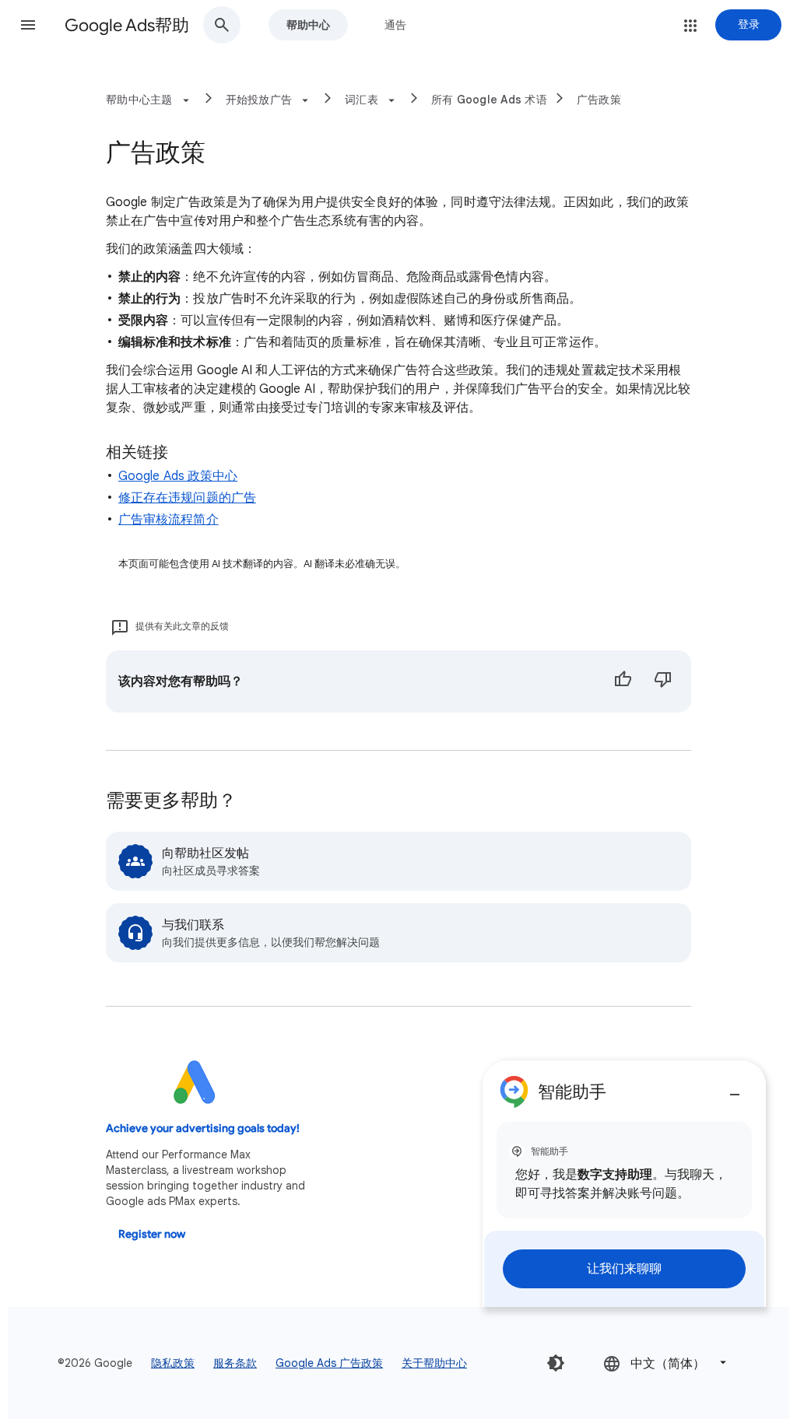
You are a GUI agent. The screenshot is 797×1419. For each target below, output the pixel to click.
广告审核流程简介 (168, 519)
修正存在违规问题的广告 (187, 498)
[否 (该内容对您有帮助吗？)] (663, 681)
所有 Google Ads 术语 (489, 100)
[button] (28, 25)
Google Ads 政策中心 (177, 476)
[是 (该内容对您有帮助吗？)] (622, 681)
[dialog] (624, 1183)
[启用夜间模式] (555, 1363)
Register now (151, 1234)
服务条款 (235, 1363)
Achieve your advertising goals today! (203, 1128)
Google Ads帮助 (127, 25)
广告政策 (599, 100)
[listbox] (666, 1363)
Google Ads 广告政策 (329, 1363)
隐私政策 (173, 1363)
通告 (395, 25)
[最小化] (735, 1088)
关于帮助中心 (434, 1363)
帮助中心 (308, 25)
